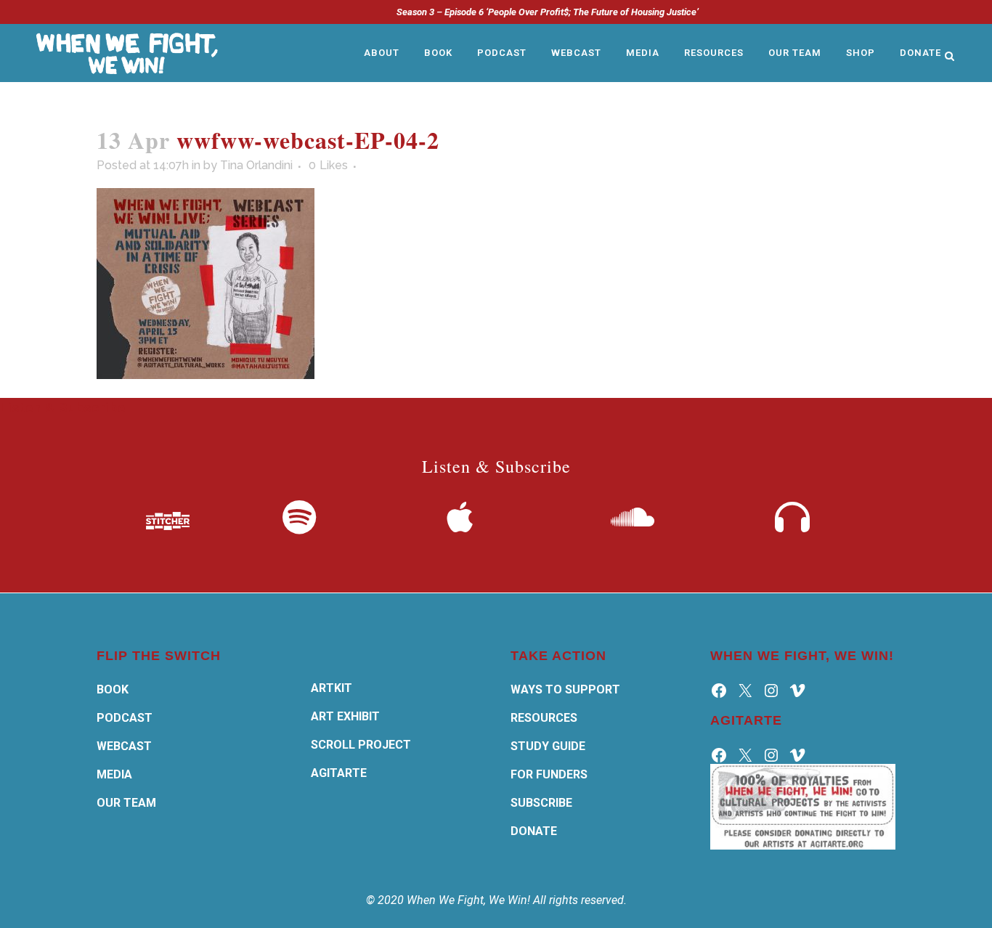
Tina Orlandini (256, 165)
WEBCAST (124, 746)
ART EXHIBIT (345, 716)
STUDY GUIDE (548, 746)
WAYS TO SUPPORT (565, 689)
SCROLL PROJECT (361, 745)
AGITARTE (339, 773)
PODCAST (125, 718)
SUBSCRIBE (541, 803)
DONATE (534, 831)
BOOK (113, 689)
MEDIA (114, 774)
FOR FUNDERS (549, 774)
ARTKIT (331, 688)
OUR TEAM (126, 803)
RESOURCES (544, 718)
